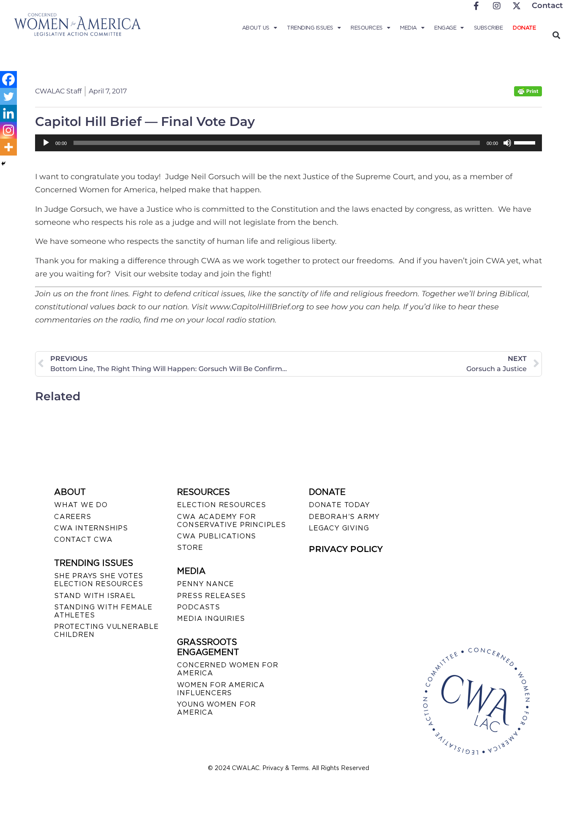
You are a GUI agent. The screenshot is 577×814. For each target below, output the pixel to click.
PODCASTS (198, 607)
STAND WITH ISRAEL (95, 596)
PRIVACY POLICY (346, 549)
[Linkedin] (8, 113)
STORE (190, 548)
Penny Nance (205, 584)
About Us (255, 28)
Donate (524, 28)
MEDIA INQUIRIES (211, 619)
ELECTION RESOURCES (221, 505)
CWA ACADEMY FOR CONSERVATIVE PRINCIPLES (231, 521)
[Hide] (3, 163)
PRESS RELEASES (211, 596)
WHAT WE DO (81, 505)
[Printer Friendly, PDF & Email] (528, 94)
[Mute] (507, 143)
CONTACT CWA (83, 539)
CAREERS (72, 517)
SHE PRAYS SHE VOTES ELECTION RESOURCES (98, 580)
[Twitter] (8, 96)
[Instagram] (8, 130)
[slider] (526, 142)
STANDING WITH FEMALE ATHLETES (103, 611)
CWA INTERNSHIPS (91, 528)
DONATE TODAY (339, 505)
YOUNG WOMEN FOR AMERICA (216, 708)
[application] (288, 142)
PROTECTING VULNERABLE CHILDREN (106, 631)
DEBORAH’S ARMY (344, 517)
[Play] (46, 143)
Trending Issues (310, 28)
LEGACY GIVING (339, 528)
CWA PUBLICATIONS (216, 536)
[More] (8, 147)
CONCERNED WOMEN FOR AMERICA (227, 669)
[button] (556, 35)
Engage (445, 28)
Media (408, 28)
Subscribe (488, 28)
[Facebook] (8, 79)
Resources (367, 28)
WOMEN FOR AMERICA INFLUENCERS (221, 689)
